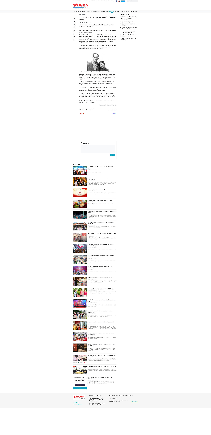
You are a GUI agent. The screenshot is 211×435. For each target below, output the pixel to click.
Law (115, 11)
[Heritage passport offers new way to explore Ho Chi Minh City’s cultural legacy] (80, 348)
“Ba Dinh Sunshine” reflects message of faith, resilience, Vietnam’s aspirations (100, 267)
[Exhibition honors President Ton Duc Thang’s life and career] (80, 281)
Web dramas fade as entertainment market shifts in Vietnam (101, 288)
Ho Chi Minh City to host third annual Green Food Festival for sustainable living (101, 333)
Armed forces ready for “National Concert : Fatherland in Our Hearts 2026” (101, 245)
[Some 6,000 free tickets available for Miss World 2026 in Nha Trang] (80, 170)
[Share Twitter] (74, 24)
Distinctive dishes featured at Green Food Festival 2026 (100, 200)
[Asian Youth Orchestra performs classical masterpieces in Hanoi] (80, 359)
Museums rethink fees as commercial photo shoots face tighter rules (101, 322)
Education (103, 11)
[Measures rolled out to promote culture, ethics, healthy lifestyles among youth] (80, 237)
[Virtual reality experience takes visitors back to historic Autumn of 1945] (80, 303)
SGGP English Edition (81, 6)
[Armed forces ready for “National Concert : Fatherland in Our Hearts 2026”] (80, 248)
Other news (77, 164)
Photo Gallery (125, 14)
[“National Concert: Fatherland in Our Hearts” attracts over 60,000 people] (80, 215)
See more (79, 388)
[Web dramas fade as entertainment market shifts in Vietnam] (80, 292)
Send (113, 155)
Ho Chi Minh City (83, 11)
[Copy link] (74, 34)
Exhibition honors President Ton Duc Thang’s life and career (100, 277)
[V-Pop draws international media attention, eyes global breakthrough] (80, 381)
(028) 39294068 (77, 402)
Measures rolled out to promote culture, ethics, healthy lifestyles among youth (102, 234)
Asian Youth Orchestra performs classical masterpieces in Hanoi (101, 355)
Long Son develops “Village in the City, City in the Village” (128, 17)
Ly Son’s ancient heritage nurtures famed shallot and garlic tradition (128, 32)
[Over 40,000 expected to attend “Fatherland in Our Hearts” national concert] (80, 314)
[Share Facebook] (74, 21)
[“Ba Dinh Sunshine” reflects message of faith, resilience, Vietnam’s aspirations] (80, 270)
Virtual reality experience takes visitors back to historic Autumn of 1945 (102, 300)
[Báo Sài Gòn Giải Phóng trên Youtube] (118, 1)
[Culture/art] (74, 40)
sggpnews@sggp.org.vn (78, 404)
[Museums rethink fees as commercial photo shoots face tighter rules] (80, 325)
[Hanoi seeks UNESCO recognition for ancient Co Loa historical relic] (80, 370)
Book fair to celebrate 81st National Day (96, 189)
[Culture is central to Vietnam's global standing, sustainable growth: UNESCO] (80, 181)
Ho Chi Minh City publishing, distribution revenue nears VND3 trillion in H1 (101, 256)
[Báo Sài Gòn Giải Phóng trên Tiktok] (120, 1)
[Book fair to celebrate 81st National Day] (80, 192)
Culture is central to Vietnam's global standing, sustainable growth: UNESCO (100, 178)
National (78, 11)
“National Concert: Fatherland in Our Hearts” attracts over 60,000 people (102, 212)
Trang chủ (74, 11)
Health (99, 11)
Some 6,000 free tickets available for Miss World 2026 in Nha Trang (101, 167)
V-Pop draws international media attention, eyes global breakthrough (100, 378)
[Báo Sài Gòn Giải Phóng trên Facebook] (116, 1)
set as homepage (134, 401)
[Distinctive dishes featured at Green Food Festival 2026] (80, 204)
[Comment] (74, 37)
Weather (135, 11)
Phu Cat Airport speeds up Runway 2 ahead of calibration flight (128, 35)
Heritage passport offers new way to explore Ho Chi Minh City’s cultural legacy (101, 345)
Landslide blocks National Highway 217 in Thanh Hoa (128, 39)
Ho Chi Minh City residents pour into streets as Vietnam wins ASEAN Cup (128, 28)
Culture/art (111, 11)
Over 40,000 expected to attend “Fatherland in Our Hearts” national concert (101, 311)
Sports (107, 11)
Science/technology (121, 11)
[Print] (74, 31)
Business (95, 11)
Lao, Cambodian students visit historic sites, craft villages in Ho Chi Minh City (101, 223)
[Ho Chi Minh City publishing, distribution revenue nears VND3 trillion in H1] (80, 259)
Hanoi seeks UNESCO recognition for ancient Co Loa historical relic (102, 366)
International (89, 11)
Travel (131, 11)
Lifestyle (127, 11)
